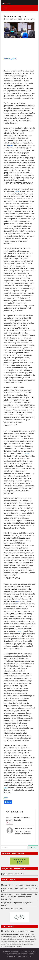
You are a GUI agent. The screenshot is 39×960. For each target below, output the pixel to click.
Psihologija (8, 944)
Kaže (27, 453)
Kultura (28, 934)
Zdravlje (32, 941)
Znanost (3, 946)
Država (12, 931)
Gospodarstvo (11, 934)
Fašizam (34, 939)
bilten (6, 797)
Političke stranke (30, 936)
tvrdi (18, 601)
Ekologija (24, 944)
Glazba (15, 941)
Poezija (13, 944)
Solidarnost (8, 946)
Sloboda (21, 946)
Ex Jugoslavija (19, 939)
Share (9, 802)
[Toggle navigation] (5, 8)
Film (2, 941)
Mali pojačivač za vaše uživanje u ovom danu (18, 885)
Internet (13, 946)
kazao (10, 145)
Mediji (3, 936)
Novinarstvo (27, 941)
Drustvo (17, 946)
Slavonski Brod (20, 934)
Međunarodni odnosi (7, 939)
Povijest (31, 931)
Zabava (27, 944)
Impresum (21, 956)
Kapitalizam (20, 936)
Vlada (25, 939)
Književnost (9, 936)
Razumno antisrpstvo (15, 874)
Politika (19, 931)
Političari (4, 934)
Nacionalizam (10, 941)
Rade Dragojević (10, 58)
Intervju (5, 941)
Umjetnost (32, 944)
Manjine (19, 941)
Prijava (9, 823)
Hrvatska (5, 931)
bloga (19, 631)
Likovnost (3, 944)
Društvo (25, 931)
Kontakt (29, 956)
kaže (5, 787)
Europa (29, 939)
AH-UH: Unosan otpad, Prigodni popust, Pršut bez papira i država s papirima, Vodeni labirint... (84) (19, 896)
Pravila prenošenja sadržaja (16, 954)
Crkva (23, 941)
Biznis (15, 936)
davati (17, 191)
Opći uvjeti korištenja (28, 951)
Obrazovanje (18, 944)
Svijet (32, 934)
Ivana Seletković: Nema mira (12, 908)
